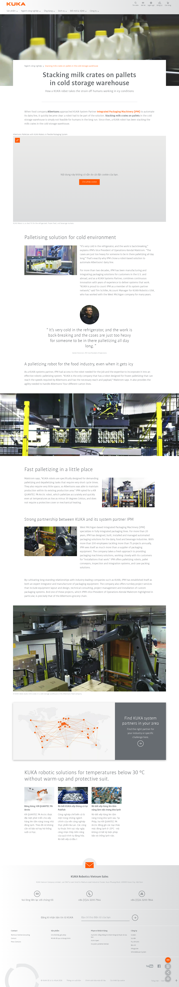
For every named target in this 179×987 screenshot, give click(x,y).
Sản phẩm (11, 11)
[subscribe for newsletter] (135, 918)
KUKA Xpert (95, 941)
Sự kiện (133, 938)
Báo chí (133, 945)
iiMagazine (134, 949)
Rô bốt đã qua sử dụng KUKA (61, 938)
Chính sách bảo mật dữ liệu (95, 981)
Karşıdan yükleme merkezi (100, 944)
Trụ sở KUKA (135, 942)
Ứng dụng (48, 11)
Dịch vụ (61, 11)
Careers (133, 935)
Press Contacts (16, 942)
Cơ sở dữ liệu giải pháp (58, 935)
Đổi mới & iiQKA (77, 11)
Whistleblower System (138, 952)
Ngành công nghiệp (29, 11)
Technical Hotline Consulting (20, 935)
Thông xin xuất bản (74, 981)
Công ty (93, 11)
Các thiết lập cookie (117, 981)
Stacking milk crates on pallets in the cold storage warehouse (71, 66)
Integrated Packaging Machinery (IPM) (118, 111)
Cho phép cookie (89, 182)
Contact (13, 938)
